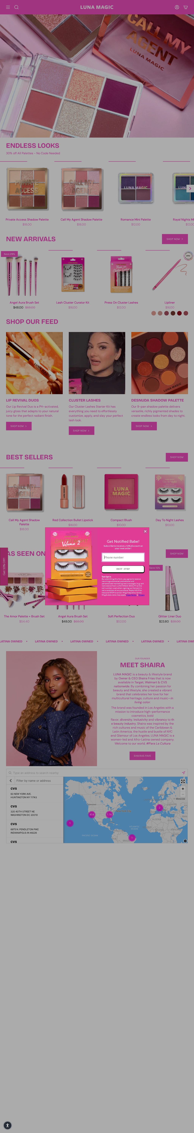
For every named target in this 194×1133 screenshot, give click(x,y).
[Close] (145, 531)
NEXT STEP (123, 569)
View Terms (131, 595)
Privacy (141, 595)
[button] (7, 1125)
